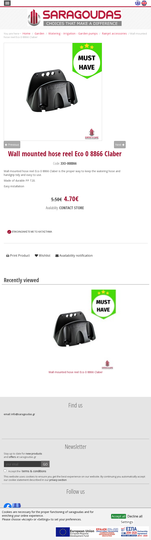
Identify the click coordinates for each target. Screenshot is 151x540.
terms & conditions (34, 471)
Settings (127, 522)
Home (26, 33)
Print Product (19, 255)
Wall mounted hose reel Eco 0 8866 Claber (76, 372)
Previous (13, 144)
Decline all (134, 516)
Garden (39, 33)
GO (45, 464)
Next (118, 144)
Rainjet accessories (114, 33)
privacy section (58, 480)
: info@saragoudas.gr (19, 414)
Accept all (118, 516)
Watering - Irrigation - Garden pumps (73, 33)
